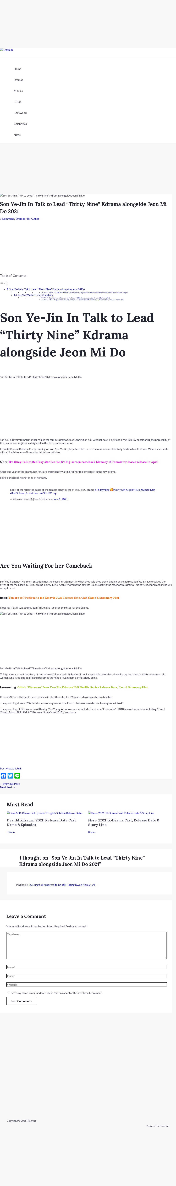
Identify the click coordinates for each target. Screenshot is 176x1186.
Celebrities (20, 123)
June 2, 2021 (60, 499)
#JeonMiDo (133, 489)
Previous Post (10, 783)
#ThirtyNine (102, 489)
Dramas (18, 79)
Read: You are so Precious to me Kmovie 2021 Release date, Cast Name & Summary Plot (79, 298)
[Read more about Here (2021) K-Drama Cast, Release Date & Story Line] (121, 813)
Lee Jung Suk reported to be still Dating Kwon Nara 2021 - (63, 884)
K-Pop (17, 101)
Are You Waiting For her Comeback (35, 295)
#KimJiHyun (147, 489)
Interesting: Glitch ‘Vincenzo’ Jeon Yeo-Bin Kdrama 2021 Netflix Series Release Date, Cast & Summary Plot (86, 300)
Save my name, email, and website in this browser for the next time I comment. (57, 992)
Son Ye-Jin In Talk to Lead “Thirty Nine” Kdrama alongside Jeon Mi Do (47, 289)
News (17, 134)
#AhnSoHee (17, 493)
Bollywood (20, 112)
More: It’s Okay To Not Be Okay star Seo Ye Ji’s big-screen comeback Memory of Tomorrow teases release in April (88, 292)
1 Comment (7, 218)
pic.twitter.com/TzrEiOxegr (41, 493)
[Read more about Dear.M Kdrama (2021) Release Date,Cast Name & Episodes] (44, 813)
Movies (18, 90)
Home (17, 68)
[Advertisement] (88, 24)
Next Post (7, 787)
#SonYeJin (119, 489)
